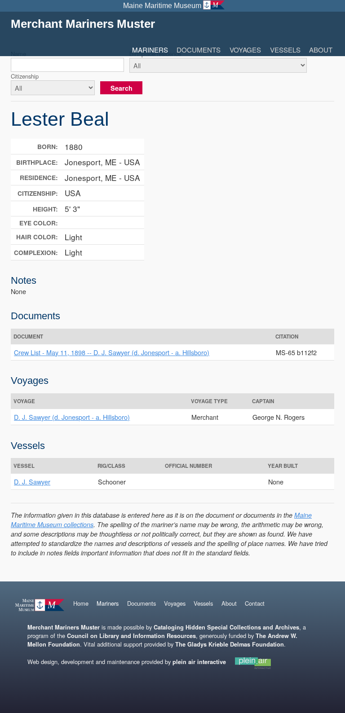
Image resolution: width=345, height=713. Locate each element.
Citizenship (25, 76)
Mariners (150, 49)
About (320, 49)
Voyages (245, 49)
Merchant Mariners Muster (83, 24)
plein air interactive (199, 662)
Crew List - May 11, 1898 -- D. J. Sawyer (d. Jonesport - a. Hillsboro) (111, 352)
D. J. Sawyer (32, 481)
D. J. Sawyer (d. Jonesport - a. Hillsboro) (72, 417)
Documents (199, 49)
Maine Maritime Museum (162, 5)
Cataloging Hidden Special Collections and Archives (226, 627)
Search (122, 88)
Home (80, 603)
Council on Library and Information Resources (131, 636)
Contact (255, 603)
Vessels (285, 49)
